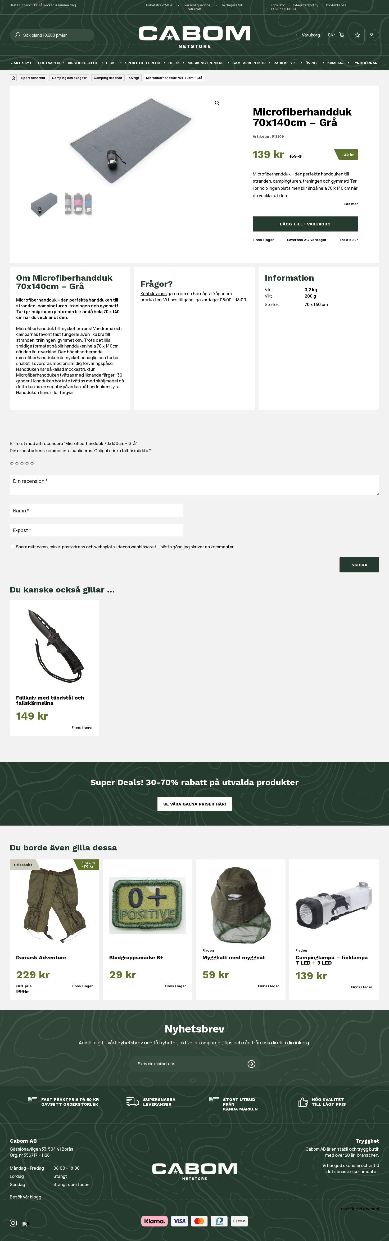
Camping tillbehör (108, 78)
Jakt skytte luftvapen (35, 63)
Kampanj (336, 63)
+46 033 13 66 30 (283, 9)
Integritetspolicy (305, 5)
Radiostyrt (285, 63)
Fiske (111, 63)
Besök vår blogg (25, 1197)
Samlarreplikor (249, 63)
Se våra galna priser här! (194, 804)
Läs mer (351, 203)
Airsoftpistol (83, 63)
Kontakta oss (336, 5)
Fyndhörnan (365, 63)
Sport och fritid (142, 63)
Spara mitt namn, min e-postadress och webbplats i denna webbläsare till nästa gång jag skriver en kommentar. (125, 547)
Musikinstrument (206, 63)
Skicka (359, 564)
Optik (174, 63)
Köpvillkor (278, 5)
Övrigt (312, 63)
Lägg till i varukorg (305, 223)
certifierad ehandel (360, 1209)
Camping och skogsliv (69, 78)
